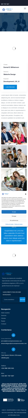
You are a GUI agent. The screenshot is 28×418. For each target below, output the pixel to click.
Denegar (14, 216)
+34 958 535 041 (7, 368)
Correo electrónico (6, 338)
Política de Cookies (9, 224)
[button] (25, 194)
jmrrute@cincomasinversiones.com (11, 341)
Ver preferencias (14, 220)
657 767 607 (5, 4)
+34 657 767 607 (7, 376)
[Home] (7, 274)
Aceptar (14, 211)
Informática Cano (15, 415)
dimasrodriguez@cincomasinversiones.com (14, 343)
